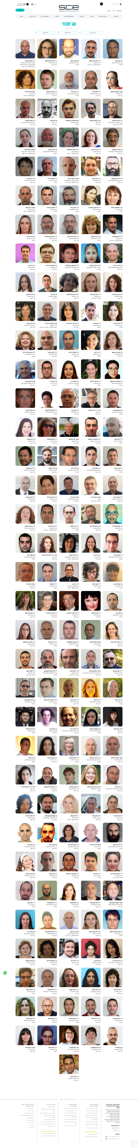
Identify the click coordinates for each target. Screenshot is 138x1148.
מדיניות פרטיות (30, 1123)
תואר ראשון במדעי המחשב (92, 1108)
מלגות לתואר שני (51, 1126)
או (80, 32)
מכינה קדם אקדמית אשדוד (49, 1136)
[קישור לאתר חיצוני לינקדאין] (73, 1099)
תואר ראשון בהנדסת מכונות (92, 1115)
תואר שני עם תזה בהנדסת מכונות (47, 1113)
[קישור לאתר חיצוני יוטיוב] (70, 1099)
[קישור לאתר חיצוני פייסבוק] (67, 1099)
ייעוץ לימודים (31, 1111)
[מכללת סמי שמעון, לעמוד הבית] (69, 7)
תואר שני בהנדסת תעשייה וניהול (48, 1122)
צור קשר (32, 1125)
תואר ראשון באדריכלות (93, 1134)
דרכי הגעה (31, 1127)
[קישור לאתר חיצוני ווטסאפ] (62, 1099)
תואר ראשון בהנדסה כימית (92, 1128)
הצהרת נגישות (30, 1120)
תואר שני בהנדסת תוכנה (49, 1119)
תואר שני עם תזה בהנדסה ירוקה (48, 1124)
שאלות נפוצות (31, 1108)
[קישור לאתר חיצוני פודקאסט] (76, 1099)
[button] (121, 4)
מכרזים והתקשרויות (29, 1113)
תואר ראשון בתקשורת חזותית (91, 1136)
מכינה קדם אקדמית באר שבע (48, 1133)
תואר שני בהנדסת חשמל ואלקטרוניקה (49, 1116)
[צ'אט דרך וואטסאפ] (5, 973)
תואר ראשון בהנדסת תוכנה (92, 1121)
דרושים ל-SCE (30, 1118)
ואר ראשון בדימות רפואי (92, 1111)
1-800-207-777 (116, 1128)
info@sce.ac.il (116, 1130)
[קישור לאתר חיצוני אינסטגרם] (64, 1099)
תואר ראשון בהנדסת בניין (92, 1113)
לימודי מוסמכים (51, 1107)
